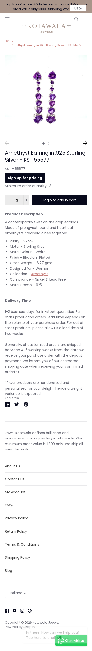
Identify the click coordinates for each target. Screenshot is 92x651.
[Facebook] (5, 610)
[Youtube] (12, 610)
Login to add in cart (59, 200)
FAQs (9, 505)
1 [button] (43, 143)
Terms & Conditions (22, 544)
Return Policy (16, 531)
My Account (15, 492)
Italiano (16, 592)
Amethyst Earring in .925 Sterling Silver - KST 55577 (45, 156)
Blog (8, 570)
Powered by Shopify (20, 627)
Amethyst (39, 273)
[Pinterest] (28, 610)
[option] (46, 96)
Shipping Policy (17, 557)
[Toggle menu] (7, 18)
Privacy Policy (16, 518)
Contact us (14, 479)
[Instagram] (20, 610)
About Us (12, 466)
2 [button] (49, 143)
